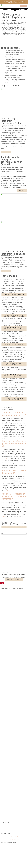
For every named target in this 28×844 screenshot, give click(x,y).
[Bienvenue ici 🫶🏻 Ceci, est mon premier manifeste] (22, 651)
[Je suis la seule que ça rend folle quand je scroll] (6, 766)
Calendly (7, 458)
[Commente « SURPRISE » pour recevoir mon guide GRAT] (6, 637)
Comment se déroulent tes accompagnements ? (13, 413)
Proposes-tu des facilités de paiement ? (13, 471)
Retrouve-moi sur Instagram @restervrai (12, 588)
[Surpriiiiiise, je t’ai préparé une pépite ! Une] (14, 612)
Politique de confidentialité (14, 839)
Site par (8, 842)
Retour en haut (5, 822)
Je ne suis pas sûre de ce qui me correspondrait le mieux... (13, 443)
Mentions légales (14, 836)
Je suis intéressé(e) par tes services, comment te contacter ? (13, 496)
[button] (14, 401)
